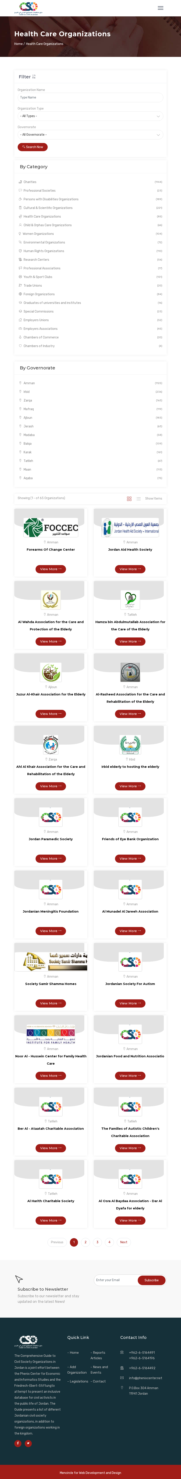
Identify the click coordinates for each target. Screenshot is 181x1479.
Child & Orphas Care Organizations (92, 225)
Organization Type (31, 108)
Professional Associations (92, 268)
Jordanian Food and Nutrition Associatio (130, 1056)
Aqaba (92, 478)
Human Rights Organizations (92, 251)
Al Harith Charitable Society (50, 1201)
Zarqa (92, 400)
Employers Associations (92, 329)
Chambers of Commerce (92, 337)
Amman (92, 383)
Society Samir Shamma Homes (50, 984)
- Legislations (77, 1381)
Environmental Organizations (92, 242)
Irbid (92, 392)
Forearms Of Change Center (51, 550)
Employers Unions (92, 320)
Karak (92, 452)
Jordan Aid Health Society (130, 550)
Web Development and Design (100, 1473)
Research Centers (92, 260)
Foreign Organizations (92, 294)
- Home (73, 1353)
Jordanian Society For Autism (130, 984)
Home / (19, 44)
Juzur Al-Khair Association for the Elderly (50, 694)
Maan (92, 469)
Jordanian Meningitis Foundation (51, 911)
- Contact (98, 1381)
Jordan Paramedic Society (51, 839)
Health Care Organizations (92, 216)
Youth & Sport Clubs (92, 277)
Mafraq (92, 409)
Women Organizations (92, 234)
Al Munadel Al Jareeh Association (130, 911)
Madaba (92, 435)
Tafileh (92, 461)
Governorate (27, 127)
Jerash (92, 426)
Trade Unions (92, 286)
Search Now (34, 147)
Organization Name (31, 90)
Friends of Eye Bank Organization (130, 839)
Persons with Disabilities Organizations (92, 199)
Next (123, 1242)
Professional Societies (92, 191)
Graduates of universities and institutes (92, 303)
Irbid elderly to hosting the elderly (130, 767)
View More (49, 569)
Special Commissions (92, 311)
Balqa (92, 444)
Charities (92, 182)
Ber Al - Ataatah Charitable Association (51, 1129)
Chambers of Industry (92, 346)
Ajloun (92, 418)
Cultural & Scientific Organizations (92, 208)
